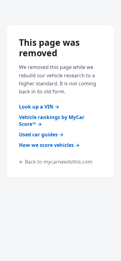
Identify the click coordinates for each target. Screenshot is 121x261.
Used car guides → (41, 134)
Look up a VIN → (39, 106)
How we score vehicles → (49, 145)
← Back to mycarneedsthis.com (55, 161)
